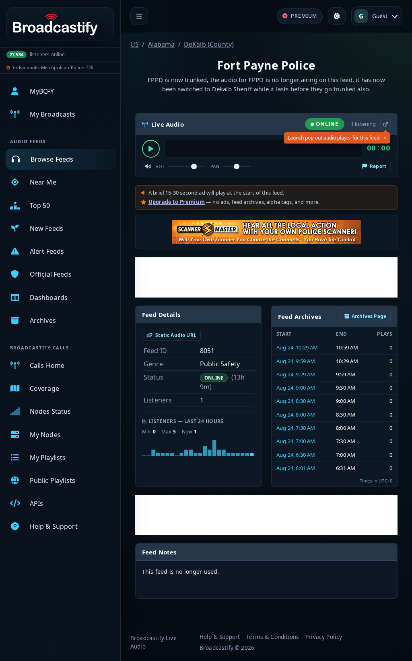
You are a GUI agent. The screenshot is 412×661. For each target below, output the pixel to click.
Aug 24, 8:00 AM (295, 414)
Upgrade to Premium (176, 201)
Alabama (161, 44)
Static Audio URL (175, 335)
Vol (160, 166)
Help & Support (220, 636)
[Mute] (147, 166)
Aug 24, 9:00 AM (295, 387)
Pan (214, 166)
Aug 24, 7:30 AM (295, 427)
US (134, 44)
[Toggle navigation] (139, 16)
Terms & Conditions (272, 636)
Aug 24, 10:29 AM (297, 347)
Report (377, 166)
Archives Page (369, 316)
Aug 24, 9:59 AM (295, 361)
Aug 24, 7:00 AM (295, 441)
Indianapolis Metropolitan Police (48, 67)
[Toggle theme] (337, 16)
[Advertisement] (266, 277)
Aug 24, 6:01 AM (295, 468)
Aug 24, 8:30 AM (295, 400)
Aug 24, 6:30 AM (295, 454)
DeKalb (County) (209, 44)
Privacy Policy (323, 636)
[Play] (151, 149)
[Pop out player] (385, 124)
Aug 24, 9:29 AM (295, 374)
